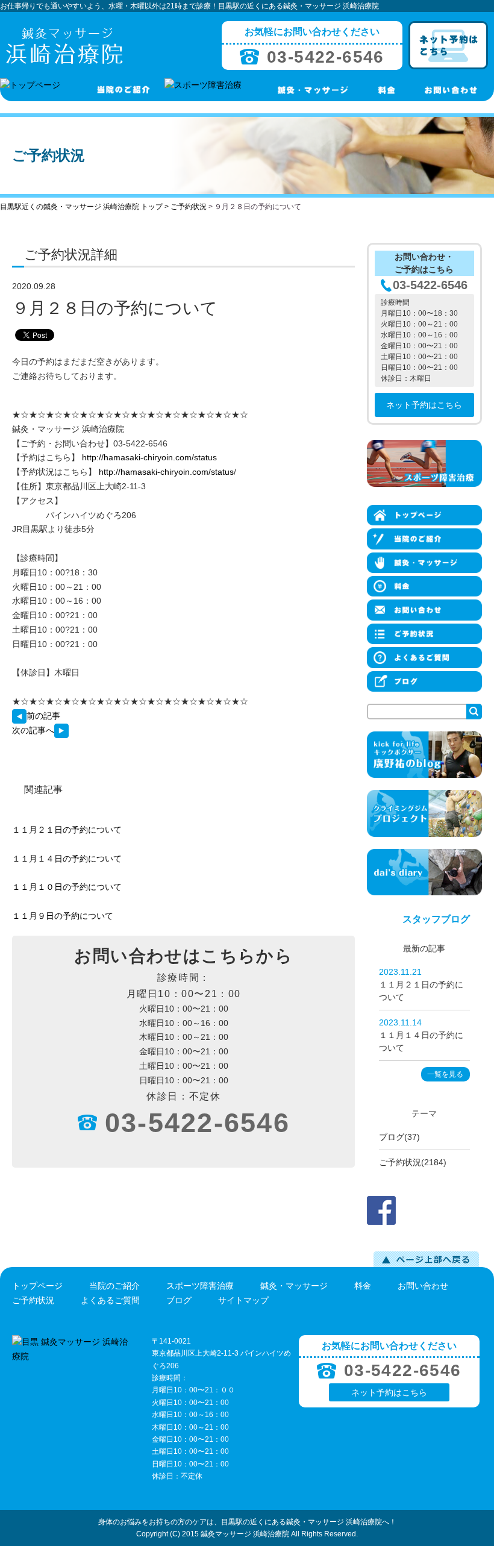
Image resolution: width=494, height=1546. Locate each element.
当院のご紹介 (114, 1286)
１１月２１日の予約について (67, 829)
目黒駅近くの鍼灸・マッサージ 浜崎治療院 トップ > (85, 206)
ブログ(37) (399, 1137)
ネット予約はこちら (424, 405)
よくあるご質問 (110, 1300)
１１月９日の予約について (62, 916)
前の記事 (43, 716)
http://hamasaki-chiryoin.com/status (149, 457)
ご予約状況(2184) (412, 1162)
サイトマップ (243, 1300)
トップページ (37, 1286)
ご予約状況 (188, 206)
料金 (362, 1286)
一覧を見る (445, 1074)
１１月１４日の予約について (67, 858)
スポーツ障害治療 (200, 1286)
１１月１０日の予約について (67, 887)
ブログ (179, 1300)
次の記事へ (33, 730)
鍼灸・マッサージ (294, 1286)
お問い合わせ (423, 1286)
